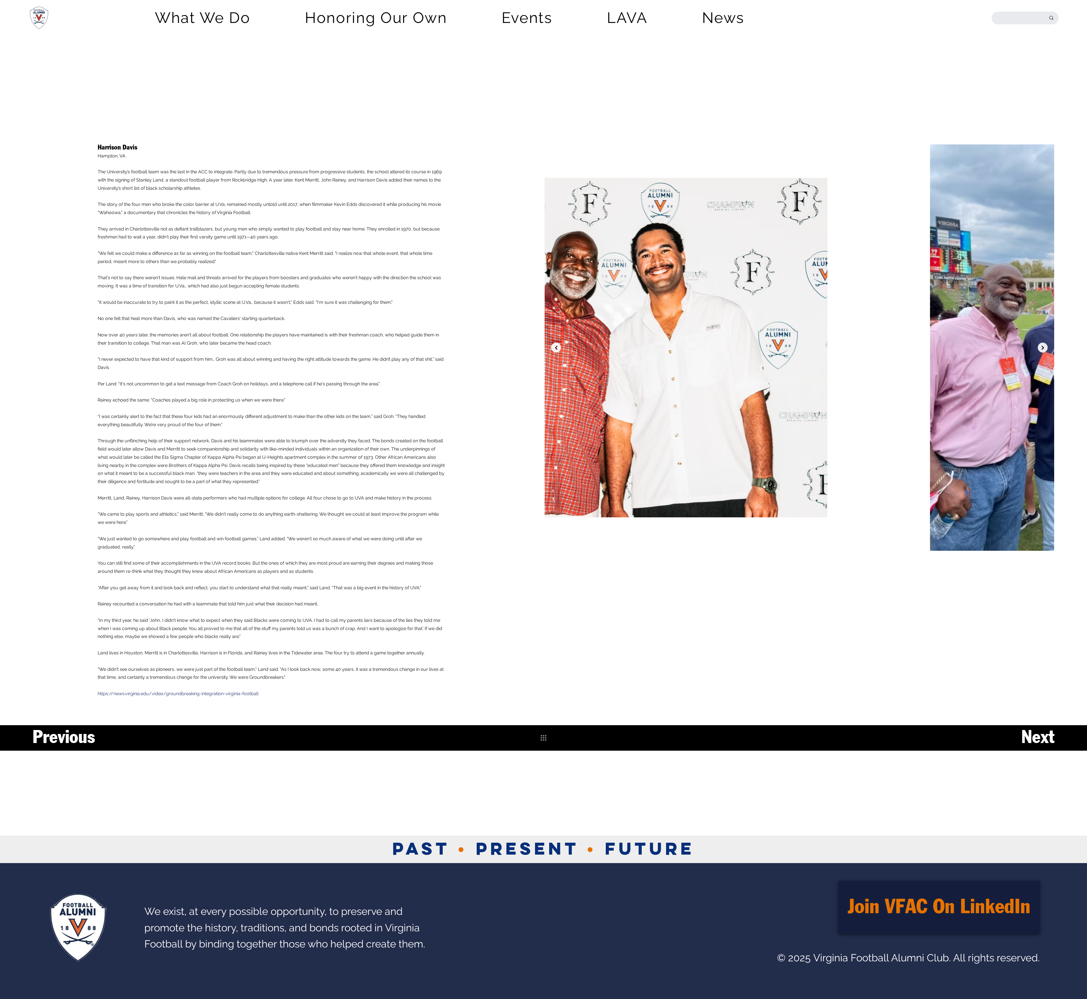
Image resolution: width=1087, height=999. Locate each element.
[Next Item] (1043, 348)
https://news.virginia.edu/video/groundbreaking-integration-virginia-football (178, 693)
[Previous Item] (556, 348)
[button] (203, 17)
